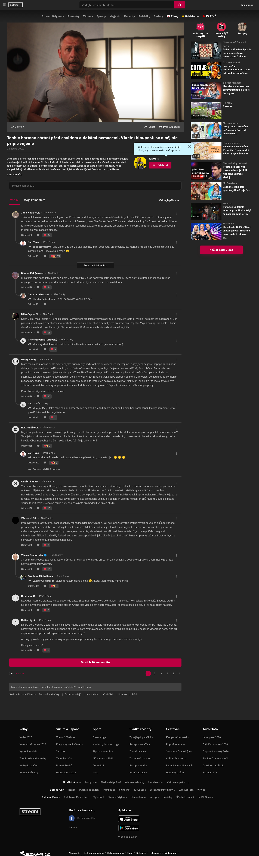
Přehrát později (171, 126)
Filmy (174, 16)
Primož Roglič (64, 765)
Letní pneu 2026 (212, 737)
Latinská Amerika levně (179, 765)
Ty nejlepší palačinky (141, 737)
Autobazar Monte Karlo (77, 797)
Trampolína (109, 789)
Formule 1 (98, 765)
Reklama (141, 853)
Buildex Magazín (232, 82)
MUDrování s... (231, 123)
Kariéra (73, 827)
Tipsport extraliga (103, 751)
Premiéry (73, 16)
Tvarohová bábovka (141, 758)
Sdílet (152, 126)
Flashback (229, 223)
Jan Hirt (60, 751)
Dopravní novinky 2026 (216, 751)
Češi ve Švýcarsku (176, 758)
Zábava (88, 16)
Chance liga (99, 737)
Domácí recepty (232, 143)
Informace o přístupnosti (163, 853)
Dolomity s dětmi (175, 772)
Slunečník (124, 789)
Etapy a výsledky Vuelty (69, 744)
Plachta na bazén (89, 789)
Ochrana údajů (115, 853)
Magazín (115, 16)
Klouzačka (140, 789)
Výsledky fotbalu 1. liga (106, 744)
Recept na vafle (138, 765)
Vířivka (201, 789)
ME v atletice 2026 (103, 758)
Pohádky (144, 16)
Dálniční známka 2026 (215, 744)
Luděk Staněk (205, 797)
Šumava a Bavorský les (179, 751)
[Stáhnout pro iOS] (128, 818)
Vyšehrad (98, 797)
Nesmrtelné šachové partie (234, 44)
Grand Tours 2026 (66, 772)
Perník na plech (138, 772)
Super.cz (227, 203)
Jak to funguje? (231, 62)
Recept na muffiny (140, 744)
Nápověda (74, 853)
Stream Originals (53, 16)
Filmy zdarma (138, 797)
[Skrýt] (190, 147)
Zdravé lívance (138, 751)
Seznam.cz (247, 5)
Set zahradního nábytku (163, 789)
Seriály (158, 16)
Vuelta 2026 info (65, 737)
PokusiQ (227, 102)
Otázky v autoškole (213, 765)
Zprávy (101, 16)
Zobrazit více (14, 174)
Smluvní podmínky (94, 853)
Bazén (71, 789)
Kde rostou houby (134, 782)
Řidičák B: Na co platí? (215, 758)
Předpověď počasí (110, 782)
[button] (95, 67)
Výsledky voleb (28, 751)
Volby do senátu (29, 765)
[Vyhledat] (179, 4)
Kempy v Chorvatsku (177, 737)
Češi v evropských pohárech (182, 782)
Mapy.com (91, 782)
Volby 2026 (26, 737)
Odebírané (192, 16)
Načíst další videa (221, 250)
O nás (130, 853)
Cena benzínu (155, 782)
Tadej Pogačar (64, 758)
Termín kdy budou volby (33, 758)
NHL (95, 772)
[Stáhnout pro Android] (128, 828)
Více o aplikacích (127, 836)
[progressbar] (95, 112)
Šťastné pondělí (185, 797)
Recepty (129, 16)
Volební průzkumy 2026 (33, 744)
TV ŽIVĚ (211, 16)
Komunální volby (29, 772)
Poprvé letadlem (175, 744)
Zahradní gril (186, 789)
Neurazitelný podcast (235, 163)
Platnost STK (210, 772)
